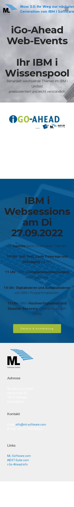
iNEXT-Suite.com (18, 460)
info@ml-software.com (31, 424)
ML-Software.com (19, 455)
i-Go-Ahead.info (17, 464)
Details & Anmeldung (37, 328)
